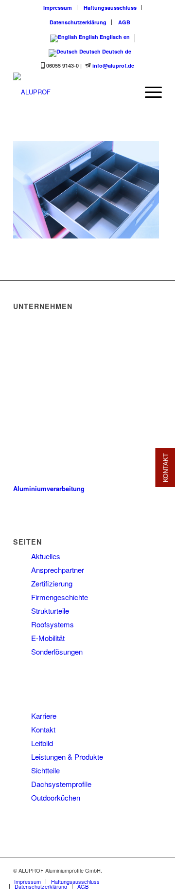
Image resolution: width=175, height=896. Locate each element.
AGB (124, 22)
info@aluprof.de (113, 65)
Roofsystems (52, 624)
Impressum (57, 7)
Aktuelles (45, 556)
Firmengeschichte (59, 597)
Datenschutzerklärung (78, 22)
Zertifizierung (51, 583)
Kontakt (43, 729)
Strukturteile (50, 610)
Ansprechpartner (57, 570)
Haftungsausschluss (110, 7)
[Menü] (148, 92)
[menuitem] (57, 7)
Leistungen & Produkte (67, 756)
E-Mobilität (48, 638)
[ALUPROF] (72, 92)
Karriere (43, 716)
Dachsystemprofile (61, 784)
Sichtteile (45, 770)
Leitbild (42, 743)
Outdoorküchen (55, 797)
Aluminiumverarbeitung (49, 488)
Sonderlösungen (57, 651)
